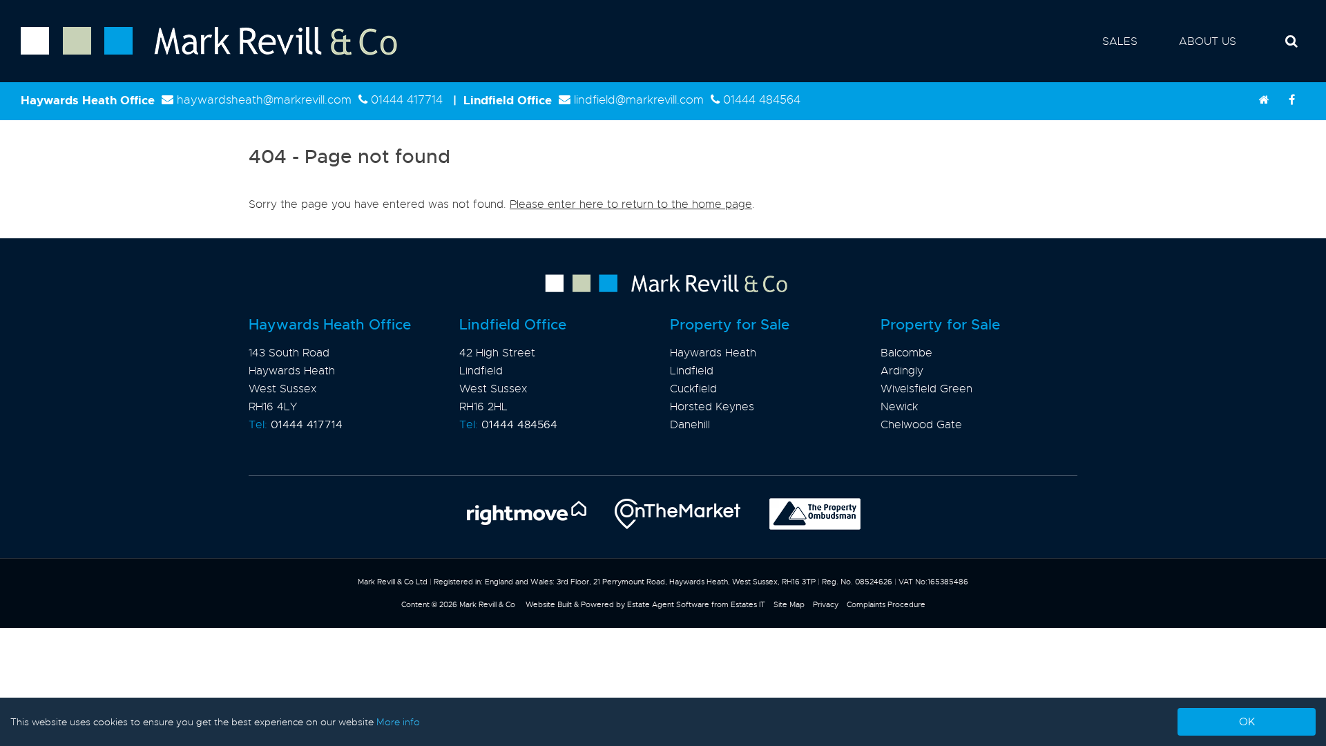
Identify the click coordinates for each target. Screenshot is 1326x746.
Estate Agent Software (668, 604)
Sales (1119, 41)
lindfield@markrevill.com (639, 100)
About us (1207, 41)
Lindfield (691, 371)
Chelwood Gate (921, 425)
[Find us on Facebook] (1291, 100)
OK (1247, 722)
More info (398, 722)
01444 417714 (407, 100)
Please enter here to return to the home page (631, 204)
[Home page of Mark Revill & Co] (198, 56)
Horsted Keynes (712, 407)
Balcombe (906, 353)
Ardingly (902, 371)
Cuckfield (693, 389)
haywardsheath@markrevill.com (264, 100)
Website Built (549, 604)
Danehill (690, 425)
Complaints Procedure (886, 604)
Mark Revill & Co (487, 604)
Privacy (825, 604)
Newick (899, 407)
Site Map (789, 604)
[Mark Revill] (1264, 100)
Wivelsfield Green (926, 389)
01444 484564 (761, 100)
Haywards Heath (713, 353)
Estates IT (748, 604)
